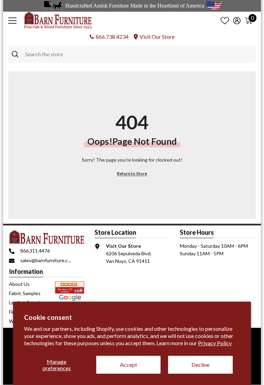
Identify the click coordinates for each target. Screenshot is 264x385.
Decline (200, 364)
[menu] (12, 20)
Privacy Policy (215, 343)
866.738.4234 (112, 36)
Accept (128, 364)
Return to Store (132, 173)
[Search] (132, 54)
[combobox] (139, 54)
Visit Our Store (157, 36)
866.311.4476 (35, 251)
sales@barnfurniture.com (47, 260)
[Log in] (236, 20)
